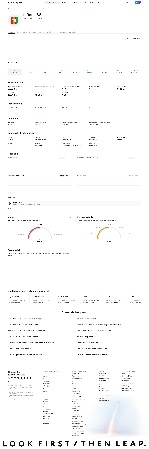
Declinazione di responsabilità (79, 425)
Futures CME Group (76, 393)
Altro (99, 2)
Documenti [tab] (26, 32)
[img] (46, 19)
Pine (44, 388)
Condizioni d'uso (76, 423)
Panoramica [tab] (11, 32)
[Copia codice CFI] (96, 145)
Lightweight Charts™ (127, 376)
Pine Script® (46, 418)
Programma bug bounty (78, 433)
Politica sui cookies (76, 428)
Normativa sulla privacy (78, 426)
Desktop (45, 425)
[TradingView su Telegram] (24, 378)
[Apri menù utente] (132, 2)
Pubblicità (124, 385)
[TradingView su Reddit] (30, 378)
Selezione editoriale (104, 390)
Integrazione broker (127, 386)
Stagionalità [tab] (63, 32)
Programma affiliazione (127, 388)
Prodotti (64, 2)
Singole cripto (46, 383)
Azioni (44, 378)
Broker (92, 2)
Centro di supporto (76, 406)
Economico (45, 401)
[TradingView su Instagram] (18, 378)
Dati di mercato (75, 376)
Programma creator (104, 378)
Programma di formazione (128, 390)
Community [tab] (41, 32)
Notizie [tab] (34, 32)
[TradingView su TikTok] (27, 378)
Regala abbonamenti (77, 378)
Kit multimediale (76, 410)
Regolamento (102, 380)
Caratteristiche (75, 373)
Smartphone (46, 423)
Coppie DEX (46, 386)
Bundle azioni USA (76, 396)
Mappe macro (46, 416)
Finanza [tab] (19, 32)
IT (128, 2)
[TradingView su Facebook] (12, 378)
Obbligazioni (46, 381)
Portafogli (45, 411)
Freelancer (101, 398)
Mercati (84, 2)
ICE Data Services (27, 385)
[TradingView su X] (9, 378)
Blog (73, 405)
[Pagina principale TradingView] (15, 2)
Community (74, 2)
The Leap (74, 388)
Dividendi (45, 405)
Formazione (102, 388)
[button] (68, 2)
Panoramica (75, 383)
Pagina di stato (75, 435)
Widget (123, 373)
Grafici (44, 373)
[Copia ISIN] (77, 145)
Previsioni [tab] (55, 32)
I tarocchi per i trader (77, 416)
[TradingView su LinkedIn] (21, 378)
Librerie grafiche (126, 375)
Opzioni (45, 415)
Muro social (102, 375)
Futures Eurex (75, 395)
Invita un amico (103, 376)
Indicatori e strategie (104, 395)
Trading (101, 386)
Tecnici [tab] (48, 32)
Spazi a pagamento (104, 400)
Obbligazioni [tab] (73, 32)
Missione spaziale (76, 403)
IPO (44, 406)
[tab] (62, 158)
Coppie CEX (46, 385)
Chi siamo (74, 401)
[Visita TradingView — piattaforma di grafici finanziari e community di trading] (14, 63)
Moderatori (101, 382)
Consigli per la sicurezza (78, 431)
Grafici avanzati (126, 378)
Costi (73, 375)
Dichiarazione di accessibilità (79, 430)
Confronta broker (76, 386)
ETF (44, 380)
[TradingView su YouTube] (15, 378)
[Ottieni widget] (126, 38)
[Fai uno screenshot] (123, 38)
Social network (102, 373)
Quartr (10, 396)
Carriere (74, 408)
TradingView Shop (76, 415)
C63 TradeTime (75, 418)
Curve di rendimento (48, 413)
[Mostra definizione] (25, 86)
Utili (44, 403)
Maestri (101, 396)
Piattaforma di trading (127, 380)
